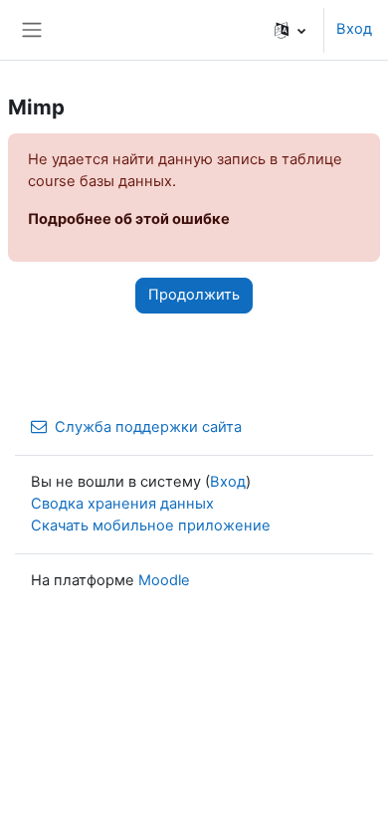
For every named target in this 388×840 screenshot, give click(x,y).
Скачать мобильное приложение (151, 525)
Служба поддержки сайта (148, 427)
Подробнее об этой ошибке (129, 219)
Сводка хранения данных (122, 504)
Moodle (164, 580)
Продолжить (194, 295)
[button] (290, 30)
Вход (354, 29)
